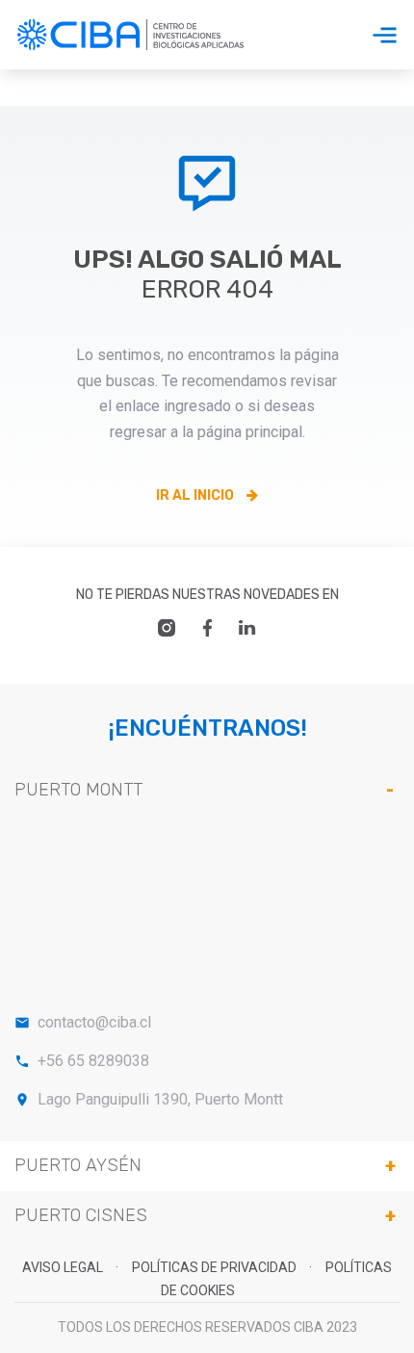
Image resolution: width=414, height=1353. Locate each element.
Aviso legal (64, 1267)
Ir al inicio (196, 495)
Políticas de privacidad (215, 1267)
